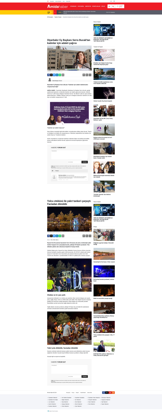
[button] (84, 75)
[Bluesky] (54, 75)
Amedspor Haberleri (106, 397)
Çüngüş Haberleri (65, 404)
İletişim (77, 392)
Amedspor (88, 6)
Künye (73, 392)
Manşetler (52, 1)
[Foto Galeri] (114, 1)
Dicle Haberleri (91, 404)
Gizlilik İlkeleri (83, 392)
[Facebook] (48, 75)
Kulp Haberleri (65, 402)
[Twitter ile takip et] (106, 392)
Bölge (103, 6)
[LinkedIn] (57, 75)
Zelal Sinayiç (55, 80)
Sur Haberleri (78, 399)
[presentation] (51, 12)
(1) (64, 179)
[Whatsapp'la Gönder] (60, 75)
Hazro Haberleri (91, 402)
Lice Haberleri (51, 402)
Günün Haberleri (58, 1)
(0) (67, 179)
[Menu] (109, 6)
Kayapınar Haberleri (106, 399)
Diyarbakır (73, 6)
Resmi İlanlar (96, 6)
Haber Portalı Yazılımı (53, 411)
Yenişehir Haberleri (92, 399)
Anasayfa (51, 17)
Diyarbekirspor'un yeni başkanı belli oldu (72, 12)
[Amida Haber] (57, 6)
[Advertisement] (69, 29)
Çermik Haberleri (52, 404)
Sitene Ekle (68, 1)
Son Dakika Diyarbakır (66, 397)
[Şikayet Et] (86, 179)
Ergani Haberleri (105, 404)
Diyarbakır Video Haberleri (94, 397)
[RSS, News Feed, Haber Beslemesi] (113, 392)
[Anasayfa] (48, 1)
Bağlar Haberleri (65, 399)
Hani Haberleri (78, 402)
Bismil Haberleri (78, 404)
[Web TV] (111, 1)
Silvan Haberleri (65, 406)
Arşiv (64, 1)
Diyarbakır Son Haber (53, 399)
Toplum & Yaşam (57, 17)
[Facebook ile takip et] (103, 392)
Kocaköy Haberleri (52, 406)
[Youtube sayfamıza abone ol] (110, 392)
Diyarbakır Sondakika (79, 397)
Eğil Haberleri (104, 402)
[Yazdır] (63, 75)
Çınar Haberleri (78, 406)
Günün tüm (110, 12)
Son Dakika (81, 6)
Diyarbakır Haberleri (52, 397)
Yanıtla (61, 179)
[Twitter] (51, 75)
